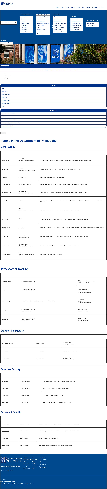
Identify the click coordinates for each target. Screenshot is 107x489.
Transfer (23, 21)
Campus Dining (57, 25)
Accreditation (35, 459)
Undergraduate (24, 16)
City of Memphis (75, 29)
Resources (69, 69)
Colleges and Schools (42, 14)
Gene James (5, 381)
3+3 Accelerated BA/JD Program (9, 119)
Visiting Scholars (6, 94)
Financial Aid (24, 31)
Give (83, 7)
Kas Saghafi (5, 219)
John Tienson (5, 445)
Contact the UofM (5, 42)
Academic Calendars (27, 459)
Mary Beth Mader (6, 200)
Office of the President (76, 21)
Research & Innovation (42, 33)
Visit (62, 7)
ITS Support (25, 466)
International (24, 25)
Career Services (57, 21)
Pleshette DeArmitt (6, 424)
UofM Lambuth (90, 23)
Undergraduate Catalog (42, 16)
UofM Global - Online (91, 25)
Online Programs (41, 21)
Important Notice (13, 483)
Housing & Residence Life (60, 23)
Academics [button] (39, 12)
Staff (3, 106)
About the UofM (75, 18)
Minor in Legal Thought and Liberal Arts (11, 123)
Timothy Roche (5, 402)
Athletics (73, 7)
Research (52, 69)
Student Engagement (59, 27)
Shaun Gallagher (6, 184)
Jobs (33, 468)
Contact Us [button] (4, 40)
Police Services (26, 468)
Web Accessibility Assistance (27, 483)
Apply (57, 7)
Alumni (33, 461)
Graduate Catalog (41, 18)
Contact (76, 69)
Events (67, 7)
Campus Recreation (58, 29)
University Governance (77, 23)
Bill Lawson (5, 388)
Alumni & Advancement (77, 25)
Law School (24, 27)
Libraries (39, 31)
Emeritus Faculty (5, 100)
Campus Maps (26, 463)
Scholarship (24, 29)
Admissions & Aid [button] (25, 14)
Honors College (40, 25)
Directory (34, 463)
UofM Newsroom (75, 27)
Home (4, 73)
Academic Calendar (41, 29)
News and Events (61, 69)
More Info (3, 133)
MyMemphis (94, 7)
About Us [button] (73, 16)
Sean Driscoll (5, 177)
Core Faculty (5, 91)
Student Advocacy (58, 18)
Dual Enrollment (25, 23)
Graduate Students (6, 103)
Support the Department (7, 126)
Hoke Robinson (6, 395)
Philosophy (8, 76)
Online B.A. (4, 116)
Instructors (4, 97)
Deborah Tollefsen (6, 254)
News (78, 7)
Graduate (23, 18)
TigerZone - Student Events (60, 31)
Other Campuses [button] (91, 20)
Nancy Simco (5, 438)
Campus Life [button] (57, 14)
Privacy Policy (3, 483)
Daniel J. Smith (5, 236)
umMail (88, 7)
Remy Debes (5, 169)
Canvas (38, 27)
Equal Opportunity (36, 466)
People (46, 69)
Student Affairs (57, 16)
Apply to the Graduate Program (9, 113)
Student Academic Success (43, 23)
